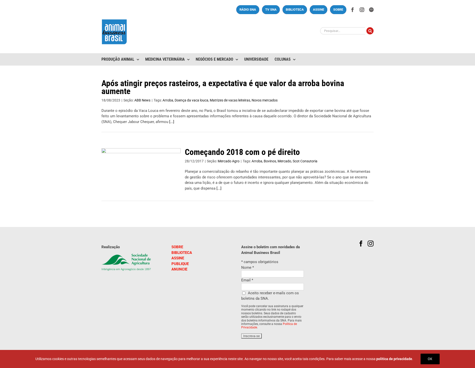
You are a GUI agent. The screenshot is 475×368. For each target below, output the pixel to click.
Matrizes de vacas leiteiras (230, 100)
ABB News (142, 100)
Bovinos (270, 161)
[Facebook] (361, 243)
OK (430, 359)
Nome (247, 267)
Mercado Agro (228, 161)
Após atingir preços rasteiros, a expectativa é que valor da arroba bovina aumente (222, 87)
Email (247, 280)
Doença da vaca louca (191, 100)
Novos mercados (265, 100)
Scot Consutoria (305, 161)
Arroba (168, 100)
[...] (171, 122)
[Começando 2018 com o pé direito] (141, 173)
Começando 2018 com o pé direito (242, 152)
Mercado (284, 161)
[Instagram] (371, 243)
